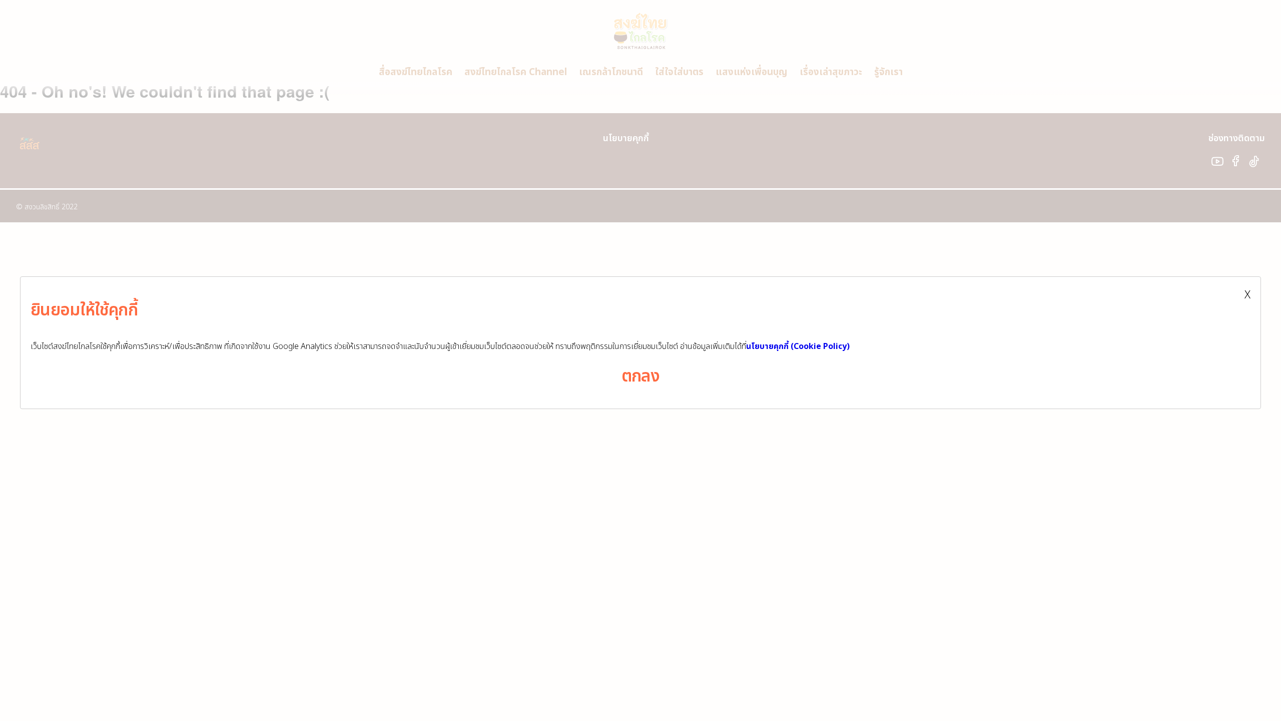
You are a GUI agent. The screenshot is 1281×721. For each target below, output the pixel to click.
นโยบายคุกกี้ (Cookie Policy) (798, 346)
